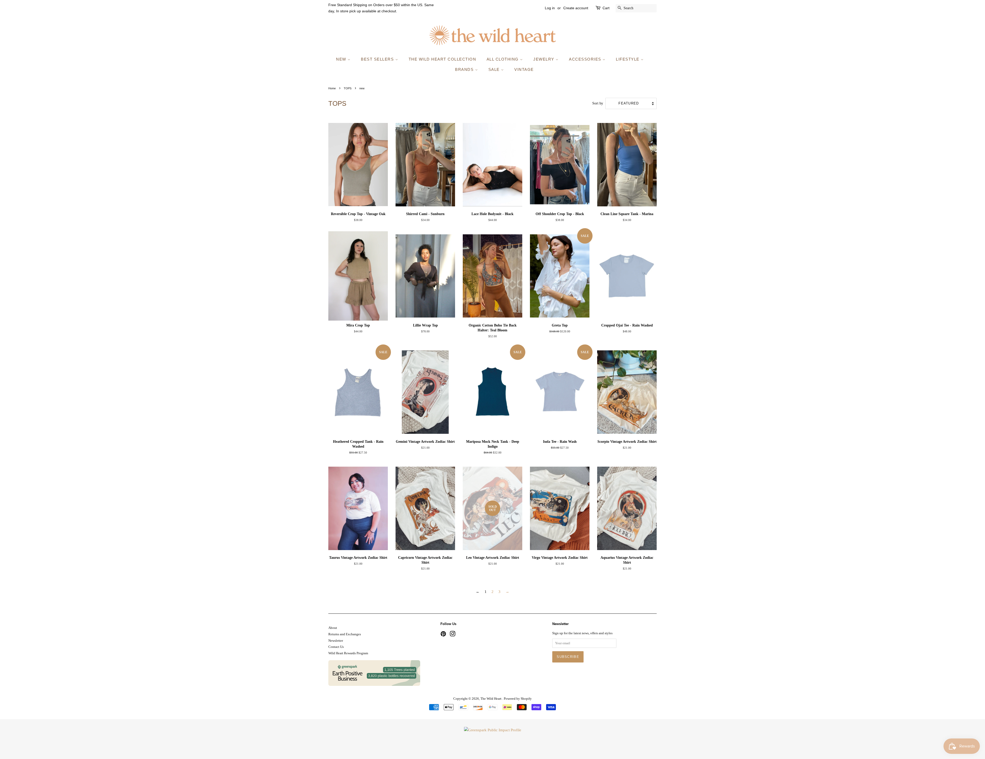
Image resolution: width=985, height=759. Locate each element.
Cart (606, 8)
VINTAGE (524, 69)
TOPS (347, 88)
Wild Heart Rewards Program (348, 653)
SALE (494, 69)
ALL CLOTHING (503, 59)
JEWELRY (544, 59)
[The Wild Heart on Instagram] (452, 635)
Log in (550, 8)
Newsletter (335, 640)
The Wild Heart (491, 698)
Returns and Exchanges (344, 634)
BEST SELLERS (378, 59)
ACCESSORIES (586, 59)
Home (332, 88)
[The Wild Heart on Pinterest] (443, 635)
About (332, 628)
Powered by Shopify (518, 698)
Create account (575, 8)
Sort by (597, 103)
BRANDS (465, 69)
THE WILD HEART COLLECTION (442, 59)
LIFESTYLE (628, 59)
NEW (342, 59)
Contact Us (336, 647)
